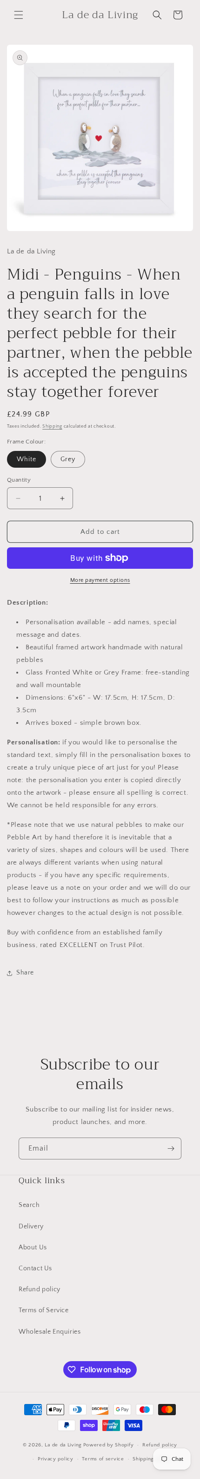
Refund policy (39, 1289)
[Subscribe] (170, 1148)
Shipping (52, 426)
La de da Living (63, 1445)
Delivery (31, 1226)
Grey (67, 459)
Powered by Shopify (108, 1445)
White (26, 459)
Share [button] (25, 972)
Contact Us (35, 1268)
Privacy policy (55, 1459)
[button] (18, 15)
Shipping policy (152, 1459)
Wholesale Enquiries (49, 1332)
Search (29, 1205)
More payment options (100, 580)
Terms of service (103, 1459)
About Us (33, 1247)
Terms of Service (44, 1310)
